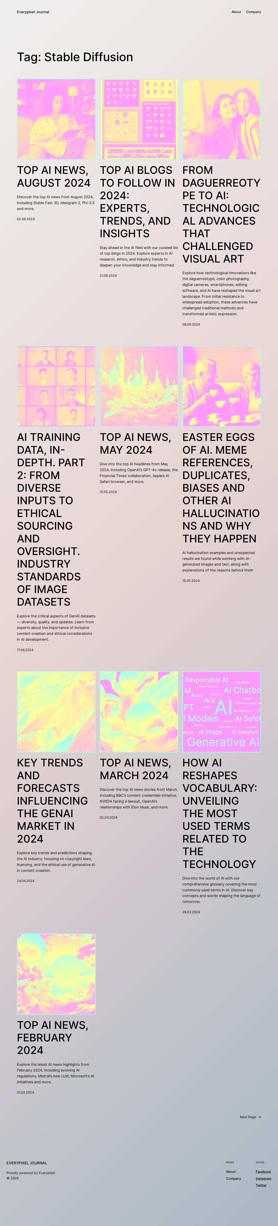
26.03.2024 (191, 912)
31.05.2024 (108, 492)
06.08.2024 (191, 324)
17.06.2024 (25, 650)
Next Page (250, 1117)
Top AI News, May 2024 (135, 443)
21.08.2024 (108, 276)
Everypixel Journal (33, 12)
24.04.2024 (25, 881)
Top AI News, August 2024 (54, 176)
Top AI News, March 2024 (135, 769)
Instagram (263, 1178)
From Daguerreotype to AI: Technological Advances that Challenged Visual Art (221, 214)
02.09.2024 (26, 219)
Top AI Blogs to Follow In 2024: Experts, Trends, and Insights (137, 202)
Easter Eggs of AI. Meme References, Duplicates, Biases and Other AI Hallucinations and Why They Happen (221, 488)
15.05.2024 (191, 581)
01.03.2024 (25, 1092)
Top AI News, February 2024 (52, 1038)
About (236, 12)
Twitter (261, 1185)
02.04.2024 (108, 817)
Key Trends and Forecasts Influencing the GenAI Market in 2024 (52, 800)
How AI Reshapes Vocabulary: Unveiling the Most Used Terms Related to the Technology (219, 813)
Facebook (263, 1172)
